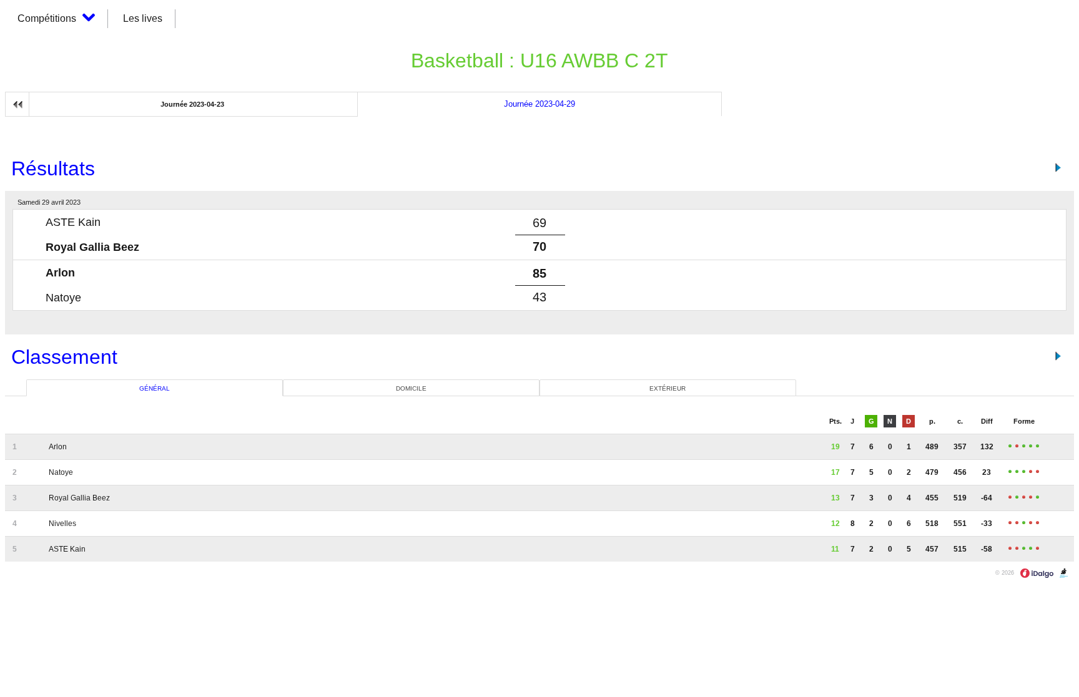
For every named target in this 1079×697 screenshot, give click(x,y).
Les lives (142, 18)
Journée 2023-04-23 (192, 104)
